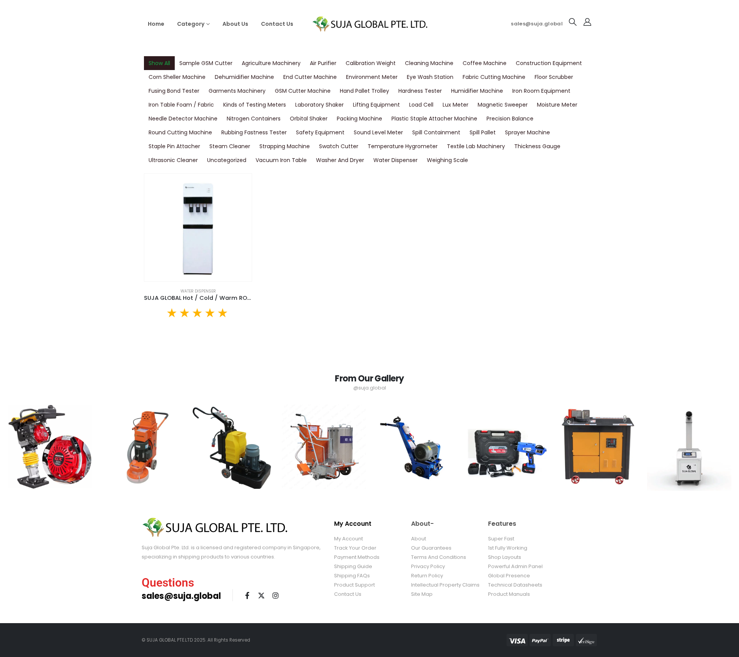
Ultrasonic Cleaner (173, 160)
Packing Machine (359, 118)
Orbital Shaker (309, 118)
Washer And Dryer (340, 160)
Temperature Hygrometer (403, 146)
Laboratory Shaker (319, 105)
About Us (235, 24)
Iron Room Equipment (541, 91)
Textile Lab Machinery (476, 146)
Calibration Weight (371, 63)
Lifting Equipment (376, 105)
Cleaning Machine (429, 63)
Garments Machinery (237, 91)
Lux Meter (455, 105)
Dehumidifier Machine (244, 77)
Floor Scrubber (554, 77)
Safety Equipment (320, 132)
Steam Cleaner (229, 146)
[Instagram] (275, 595)
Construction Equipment (549, 63)
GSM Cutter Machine (303, 91)
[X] (261, 595)
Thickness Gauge (537, 146)
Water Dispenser (395, 160)
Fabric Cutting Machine (494, 77)
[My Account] (587, 22)
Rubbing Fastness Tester (254, 132)
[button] (572, 22)
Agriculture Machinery (271, 63)
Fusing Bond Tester (174, 91)
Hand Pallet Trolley (364, 91)
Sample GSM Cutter (205, 63)
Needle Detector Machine (183, 118)
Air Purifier (323, 63)
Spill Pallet (483, 132)
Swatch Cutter (338, 146)
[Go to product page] (198, 227)
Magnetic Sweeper (503, 105)
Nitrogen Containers (254, 118)
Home (156, 24)
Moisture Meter (557, 105)
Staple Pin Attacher (174, 146)
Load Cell (421, 105)
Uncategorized (226, 160)
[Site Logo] (369, 24)
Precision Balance (510, 118)
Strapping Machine (284, 146)
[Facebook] (247, 595)
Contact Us (277, 24)
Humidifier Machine (477, 91)
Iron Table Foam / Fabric (181, 105)
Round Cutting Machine (180, 132)
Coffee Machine (485, 63)
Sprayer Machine (527, 132)
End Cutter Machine (310, 77)
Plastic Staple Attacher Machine (434, 118)
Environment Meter (372, 77)
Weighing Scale (447, 160)
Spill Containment (436, 132)
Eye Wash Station (430, 77)
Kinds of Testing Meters (254, 105)
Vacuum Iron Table (281, 160)
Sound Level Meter (378, 132)
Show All (159, 63)
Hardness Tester (420, 91)
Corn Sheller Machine (177, 77)
